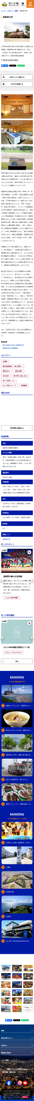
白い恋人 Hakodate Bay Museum (17, 941)
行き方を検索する (17, 84)
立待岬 (8, 916)
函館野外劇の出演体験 (12, 576)
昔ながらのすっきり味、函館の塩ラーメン (19, 730)
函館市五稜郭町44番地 (10, 60)
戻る (17, 661)
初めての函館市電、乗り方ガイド (17, 779)
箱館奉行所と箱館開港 (10, 348)
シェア (5, 65)
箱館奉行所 (6, 539)
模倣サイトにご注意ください (17, 1069)
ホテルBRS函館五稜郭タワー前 (16, 647)
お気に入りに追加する (17, 77)
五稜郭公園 (10, 892)
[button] (1, 579)
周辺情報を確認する (17, 428)
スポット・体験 (12, 11)
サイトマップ (22, 1072)
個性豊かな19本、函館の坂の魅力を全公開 (19, 755)
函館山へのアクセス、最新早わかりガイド (19, 706)
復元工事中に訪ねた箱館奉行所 (13, 345)
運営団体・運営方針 (9, 1072)
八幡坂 (8, 867)
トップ (3, 11)
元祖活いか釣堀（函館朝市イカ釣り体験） (19, 843)
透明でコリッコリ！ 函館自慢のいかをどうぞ (19, 804)
